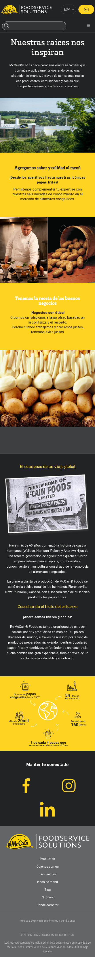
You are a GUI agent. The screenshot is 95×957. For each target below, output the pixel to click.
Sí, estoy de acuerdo (47, 950)
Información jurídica (23, 477)
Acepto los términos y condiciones (47, 499)
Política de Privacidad (70, 933)
